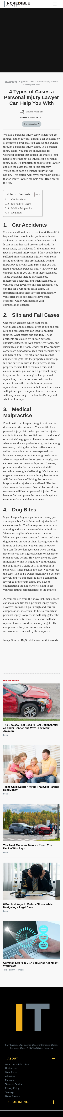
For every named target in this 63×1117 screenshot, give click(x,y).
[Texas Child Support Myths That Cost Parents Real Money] (31, 764)
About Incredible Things (17, 1064)
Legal (14, 81)
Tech (5, 970)
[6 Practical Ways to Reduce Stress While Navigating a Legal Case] (31, 881)
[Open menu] (56, 4)
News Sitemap (12, 1096)
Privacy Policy (12, 1088)
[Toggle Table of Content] (35, 194)
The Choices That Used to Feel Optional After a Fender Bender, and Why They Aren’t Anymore (30, 728)
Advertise (10, 1076)
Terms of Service (13, 1084)
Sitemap (9, 1092)
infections (21, 545)
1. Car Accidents (16, 199)
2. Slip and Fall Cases (19, 204)
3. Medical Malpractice (19, 208)
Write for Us (11, 1072)
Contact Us (10, 1068)
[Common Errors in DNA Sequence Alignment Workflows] (31, 940)
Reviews (20, 970)
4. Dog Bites (14, 212)
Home (8, 81)
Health (12, 970)
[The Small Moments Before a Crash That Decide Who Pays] (31, 822)
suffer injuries (21, 362)
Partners (9, 1080)
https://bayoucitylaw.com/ (18, 264)
